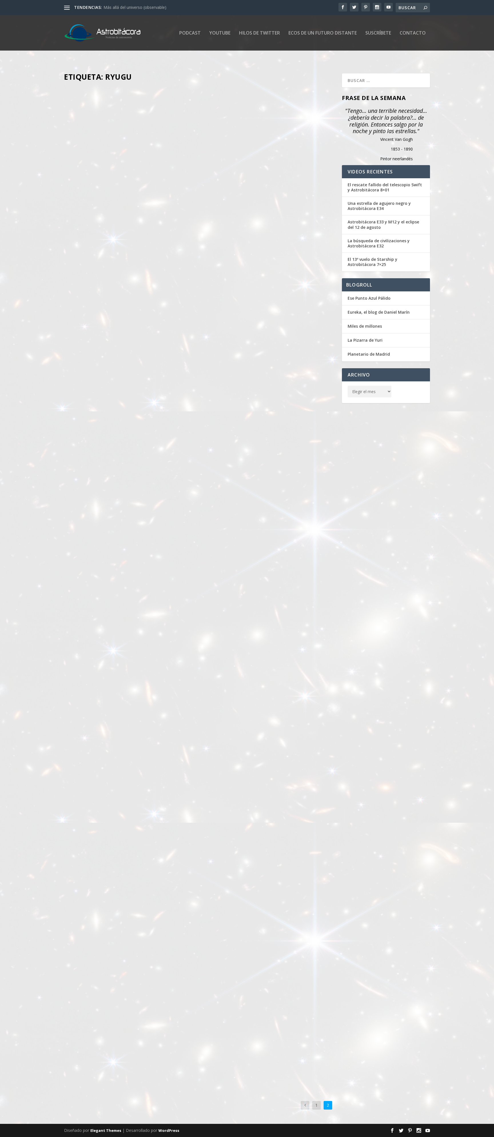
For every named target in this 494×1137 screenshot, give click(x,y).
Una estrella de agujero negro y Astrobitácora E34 (379, 206)
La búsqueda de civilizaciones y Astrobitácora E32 (379, 243)
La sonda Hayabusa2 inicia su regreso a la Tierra (135, 297)
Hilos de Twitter (259, 33)
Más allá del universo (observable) (134, 7)
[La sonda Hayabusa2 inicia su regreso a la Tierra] (199, 186)
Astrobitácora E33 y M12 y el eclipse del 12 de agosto (383, 224)
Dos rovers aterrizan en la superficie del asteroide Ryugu (147, 837)
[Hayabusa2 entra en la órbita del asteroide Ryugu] (199, 963)
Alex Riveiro (103, 305)
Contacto (413, 33)
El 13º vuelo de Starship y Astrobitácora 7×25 (372, 262)
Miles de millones (365, 326)
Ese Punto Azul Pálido (369, 298)
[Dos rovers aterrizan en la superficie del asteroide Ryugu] (199, 727)
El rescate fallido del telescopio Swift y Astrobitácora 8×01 (385, 187)
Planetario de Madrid (369, 354)
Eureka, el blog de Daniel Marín (379, 312)
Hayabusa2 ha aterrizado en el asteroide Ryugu (133, 538)
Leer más (82, 359)
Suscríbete (378, 33)
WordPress (168, 1130)
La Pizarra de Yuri (365, 340)
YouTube (219, 33)
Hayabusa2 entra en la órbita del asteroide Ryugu (137, 1048)
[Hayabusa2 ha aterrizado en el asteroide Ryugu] (199, 454)
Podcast (190, 33)
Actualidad (157, 305)
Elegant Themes (105, 1130)
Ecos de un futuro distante (322, 33)
